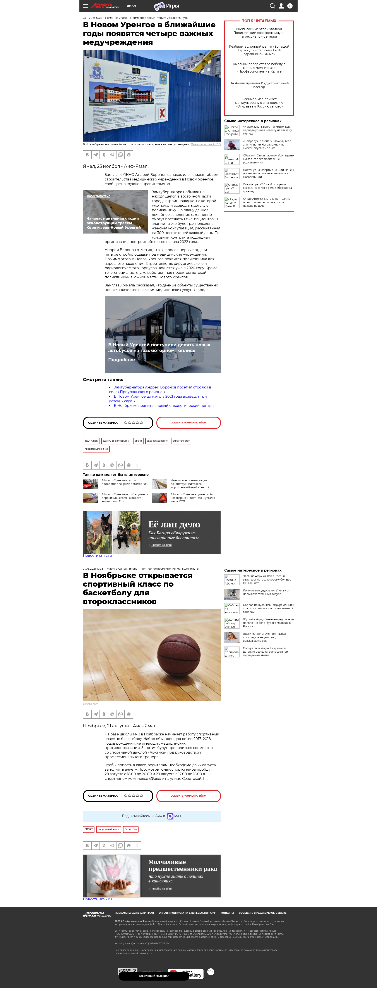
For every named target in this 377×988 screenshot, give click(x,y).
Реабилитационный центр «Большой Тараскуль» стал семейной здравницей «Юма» (259, 50)
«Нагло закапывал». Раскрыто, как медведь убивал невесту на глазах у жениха (267, 130)
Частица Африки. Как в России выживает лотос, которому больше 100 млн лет (267, 579)
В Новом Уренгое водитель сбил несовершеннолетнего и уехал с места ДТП (193, 498)
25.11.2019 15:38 (92, 17)
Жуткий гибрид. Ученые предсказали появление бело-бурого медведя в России (268, 623)
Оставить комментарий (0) (189, 422)
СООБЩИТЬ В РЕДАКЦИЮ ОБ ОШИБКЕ (262, 913)
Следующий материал (154, 976)
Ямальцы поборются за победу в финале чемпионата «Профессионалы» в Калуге (259, 67)
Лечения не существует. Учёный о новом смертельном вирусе (266, 592)
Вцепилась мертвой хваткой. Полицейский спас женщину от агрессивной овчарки (259, 32)
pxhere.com (91, 703)
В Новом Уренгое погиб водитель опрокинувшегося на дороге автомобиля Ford (125, 498)
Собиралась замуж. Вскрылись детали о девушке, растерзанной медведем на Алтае (265, 652)
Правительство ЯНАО (206, 144)
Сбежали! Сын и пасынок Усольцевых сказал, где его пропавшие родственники (268, 159)
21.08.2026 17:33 (93, 568)
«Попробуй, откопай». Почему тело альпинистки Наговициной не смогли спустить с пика (267, 144)
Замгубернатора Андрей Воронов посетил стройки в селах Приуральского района (160, 389)
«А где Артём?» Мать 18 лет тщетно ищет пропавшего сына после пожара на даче (266, 202)
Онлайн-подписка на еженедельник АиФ (187, 913)
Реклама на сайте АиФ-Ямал (134, 913)
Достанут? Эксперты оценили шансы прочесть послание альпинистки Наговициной (268, 173)
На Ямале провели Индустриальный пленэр (259, 85)
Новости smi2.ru (97, 555)
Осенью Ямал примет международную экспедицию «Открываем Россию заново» (259, 102)
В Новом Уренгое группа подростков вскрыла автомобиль (124, 482)
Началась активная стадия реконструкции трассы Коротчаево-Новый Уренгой (190, 484)
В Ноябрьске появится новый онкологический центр (163, 406)
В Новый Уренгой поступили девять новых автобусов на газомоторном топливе (159, 347)
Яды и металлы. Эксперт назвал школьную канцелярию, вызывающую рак (264, 637)
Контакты (227, 913)
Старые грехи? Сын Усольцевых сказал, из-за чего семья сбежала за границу (267, 188)
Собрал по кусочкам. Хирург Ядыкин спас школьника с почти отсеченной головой (268, 608)
